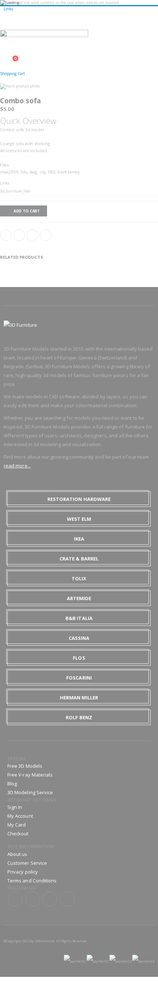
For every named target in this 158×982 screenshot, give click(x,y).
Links (8, 8)
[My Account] (2, 54)
